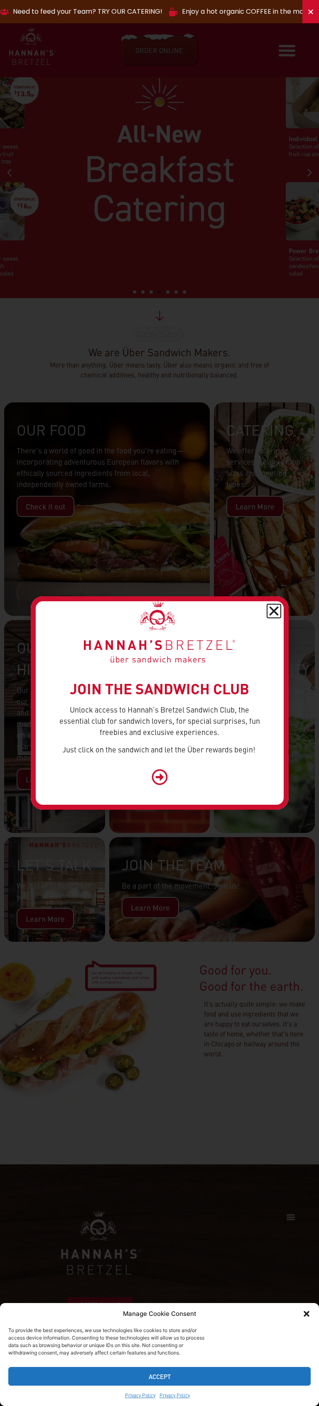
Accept (160, 1376)
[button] (306, 1314)
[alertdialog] (159, 11)
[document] (159, 703)
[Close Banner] (310, 11)
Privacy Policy (140, 1395)
